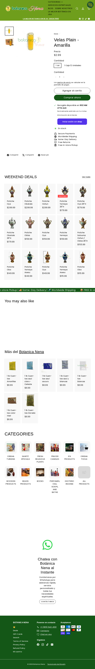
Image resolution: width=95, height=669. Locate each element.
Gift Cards (17, 634)
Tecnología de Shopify (56, 664)
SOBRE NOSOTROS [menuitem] (63, 8)
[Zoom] (31, 42)
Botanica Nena (31, 352)
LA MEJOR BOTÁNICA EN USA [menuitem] (59, 13)
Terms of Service (20, 641)
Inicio (56, 34)
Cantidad (59, 72)
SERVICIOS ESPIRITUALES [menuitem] (59, 5)
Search (16, 637)
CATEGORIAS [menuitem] (54, 2)
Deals (15, 630)
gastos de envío (64, 82)
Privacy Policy (19, 644)
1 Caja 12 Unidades (72, 65)
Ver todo (86, 177)
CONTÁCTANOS (47, 601)
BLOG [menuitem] (50, 8)
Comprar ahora (72, 97)
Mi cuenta (17, 651)
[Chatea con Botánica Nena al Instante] (47, 545)
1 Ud (57, 65)
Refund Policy (19, 648)
